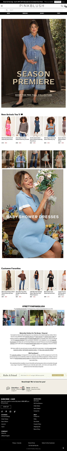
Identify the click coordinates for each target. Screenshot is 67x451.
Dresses (25, 13)
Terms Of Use (31, 443)
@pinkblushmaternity (21, 309)
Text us (28, 387)
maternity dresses (29, 336)
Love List (3, 424)
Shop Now (57, 1)
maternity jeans (23, 338)
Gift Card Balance (38, 403)
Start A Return (37, 408)
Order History (4, 419)
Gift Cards (36, 401)
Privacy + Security (16, 443)
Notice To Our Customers (48, 443)
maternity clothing (16, 355)
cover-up (45, 343)
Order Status (37, 406)
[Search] (62, 6)
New (8, 13)
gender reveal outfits (49, 336)
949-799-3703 (34, 387)
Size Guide (36, 421)
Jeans (42, 13)
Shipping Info (37, 426)
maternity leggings (19, 340)
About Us (3, 433)
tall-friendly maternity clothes (30, 350)
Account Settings (5, 416)
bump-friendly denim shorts (33, 343)
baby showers (39, 336)
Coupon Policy (37, 424)
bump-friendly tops (34, 338)
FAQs (35, 419)
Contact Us (36, 411)
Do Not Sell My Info (33, 445)
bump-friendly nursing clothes (22, 358)
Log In (2, 426)
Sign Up (6, 407)
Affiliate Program (5, 435)
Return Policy (37, 429)
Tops (58, 13)
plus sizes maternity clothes (46, 350)
